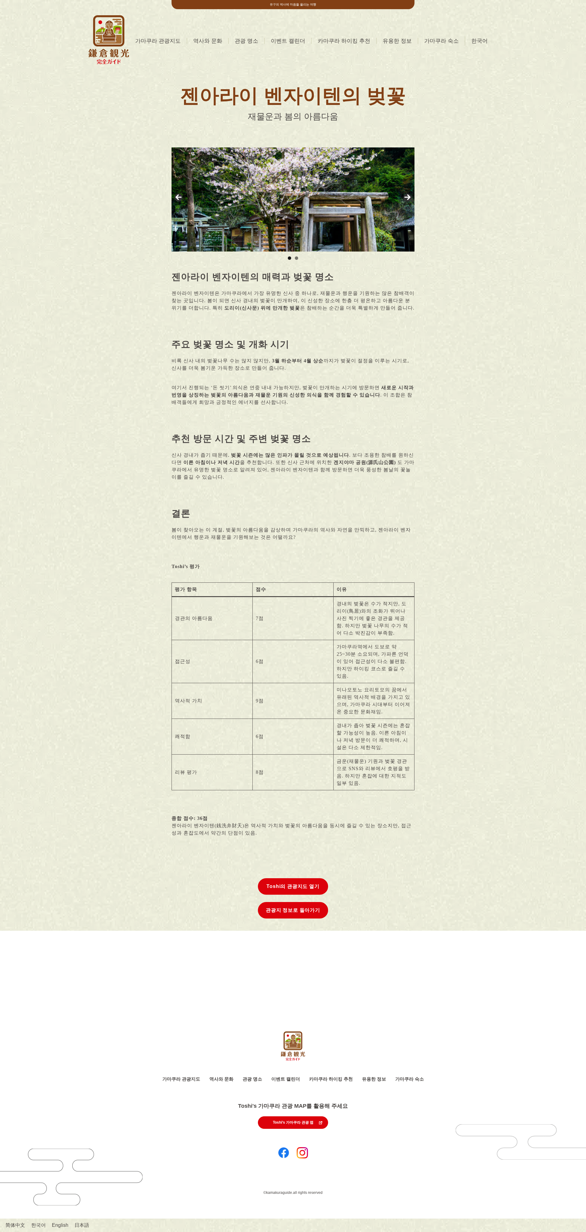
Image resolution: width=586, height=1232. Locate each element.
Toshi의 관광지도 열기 (292, 886)
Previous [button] (179, 197)
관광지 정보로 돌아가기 (293, 910)
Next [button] (407, 197)
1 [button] (289, 258)
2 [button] (296, 258)
